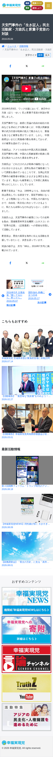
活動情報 (23, 46)
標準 (40, 55)
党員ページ (37, 3)
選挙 (27, 8)
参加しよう (37, 8)
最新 (27, 3)
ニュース (11, 46)
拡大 (47, 55)
